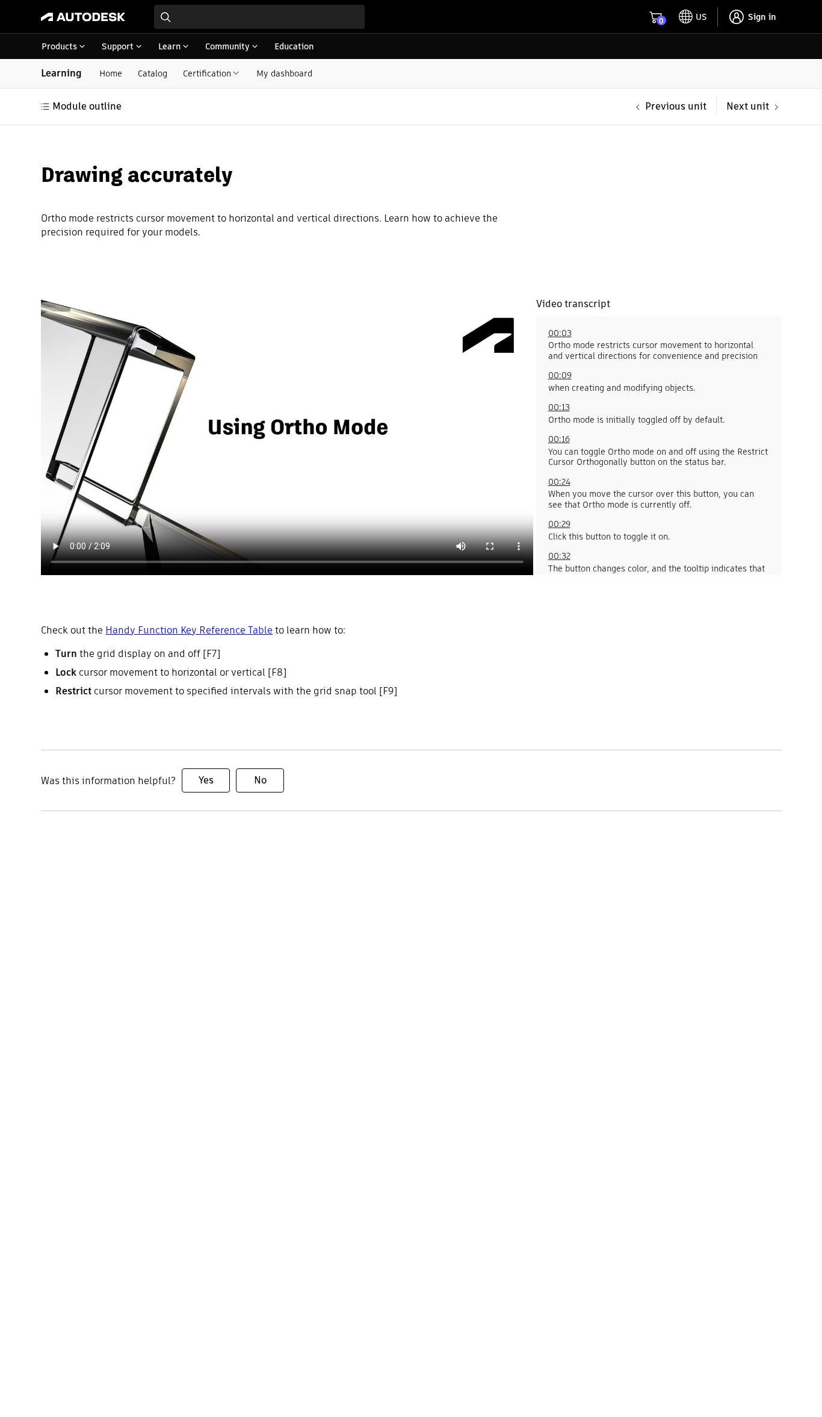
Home (110, 73)
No (260, 780)
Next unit (747, 106)
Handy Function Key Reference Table (189, 630)
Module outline (87, 106)
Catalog (152, 73)
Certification (207, 73)
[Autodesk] (83, 16)
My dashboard (284, 73)
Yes (206, 780)
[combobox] (259, 17)
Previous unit (675, 106)
